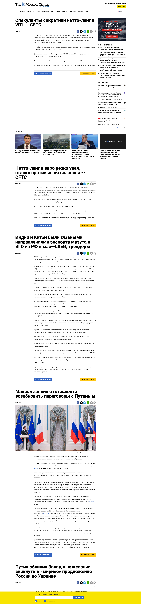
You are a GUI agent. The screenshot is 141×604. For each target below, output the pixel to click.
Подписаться (70, 311)
